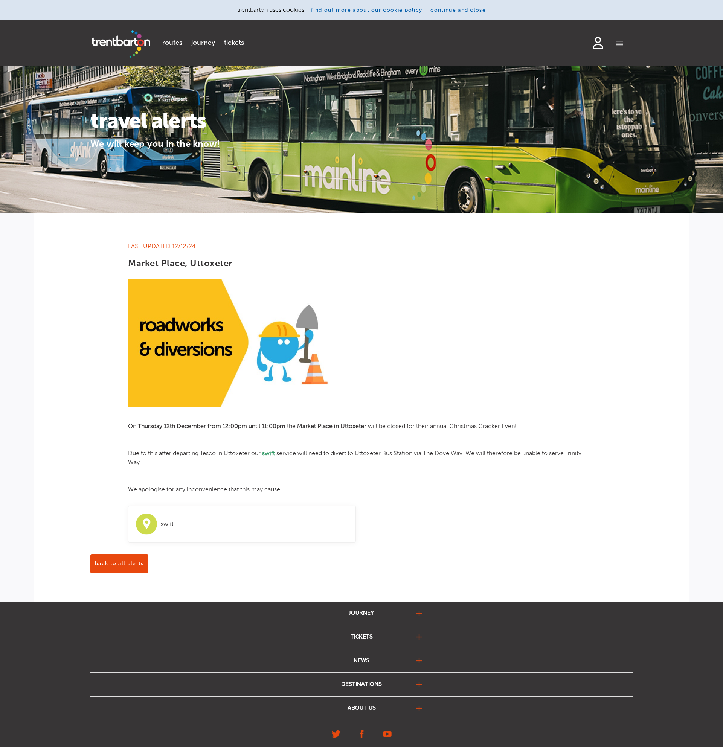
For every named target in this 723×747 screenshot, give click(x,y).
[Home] (121, 44)
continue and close (458, 10)
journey (203, 43)
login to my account (598, 43)
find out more (366, 10)
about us (362, 708)
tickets (234, 43)
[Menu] (619, 44)
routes (172, 43)
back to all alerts (119, 563)
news (361, 660)
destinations (361, 684)
